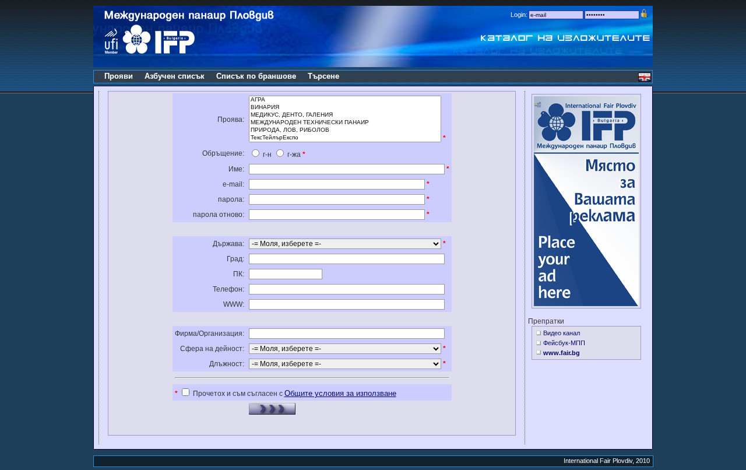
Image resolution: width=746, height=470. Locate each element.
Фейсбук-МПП (564, 342)
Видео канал (561, 332)
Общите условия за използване (340, 393)
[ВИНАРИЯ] (345, 107)
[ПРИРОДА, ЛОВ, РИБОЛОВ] (345, 130)
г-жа (293, 154)
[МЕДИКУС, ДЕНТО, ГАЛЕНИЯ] (345, 115)
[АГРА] (345, 100)
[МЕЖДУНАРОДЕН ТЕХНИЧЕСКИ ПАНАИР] (345, 123)
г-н (266, 154)
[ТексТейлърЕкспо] (345, 138)
